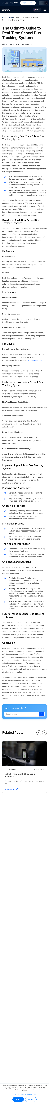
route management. (36, 360)
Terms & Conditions (19, 1094)
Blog (11, 17)
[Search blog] (41, 714)
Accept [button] (18, 1099)
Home (4, 17)
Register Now (25, 3)
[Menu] (45, 9)
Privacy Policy (32, 1094)
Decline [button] (30, 1099)
